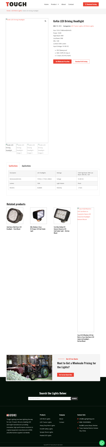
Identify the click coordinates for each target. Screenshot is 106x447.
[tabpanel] (53, 182)
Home (46, 4)
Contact (71, 4)
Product (54, 4)
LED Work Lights (16, 11)
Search (74, 399)
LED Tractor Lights (77, 26)
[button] (45, 21)
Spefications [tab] (13, 165)
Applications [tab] (26, 165)
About (63, 4)
